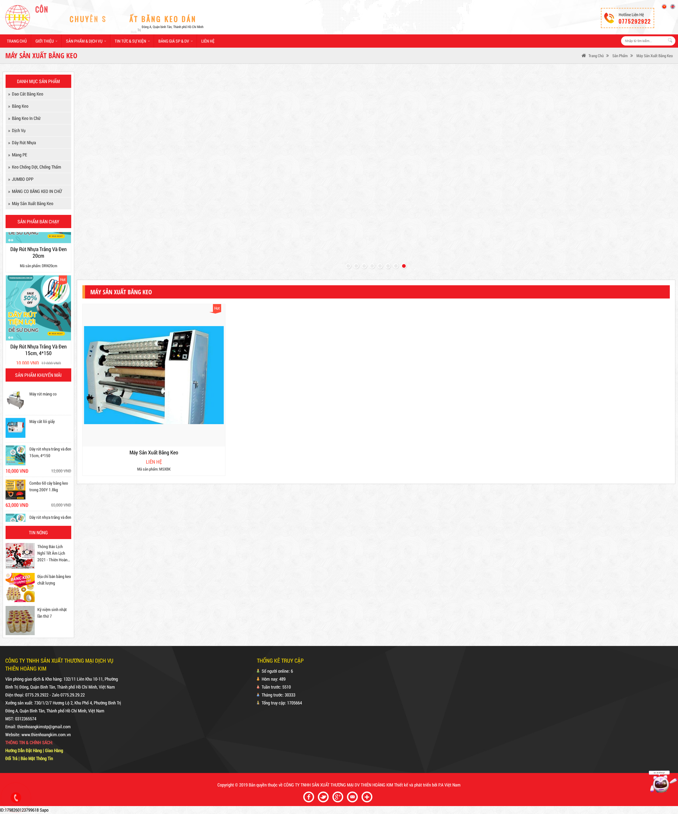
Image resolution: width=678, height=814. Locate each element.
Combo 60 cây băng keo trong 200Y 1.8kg (48, 460)
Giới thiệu (44, 41)
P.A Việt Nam (449, 785)
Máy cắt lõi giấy (42, 394)
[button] (348, 266)
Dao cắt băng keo (27, 94)
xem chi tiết (157, 352)
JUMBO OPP (22, 179)
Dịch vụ (18, 130)
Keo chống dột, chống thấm (36, 167)
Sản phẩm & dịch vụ (84, 41)
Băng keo (20, 106)
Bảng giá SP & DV (173, 41)
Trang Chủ (596, 55)
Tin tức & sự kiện (130, 41)
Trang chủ (17, 41)
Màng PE (19, 155)
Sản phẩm (620, 55)
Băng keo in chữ (26, 118)
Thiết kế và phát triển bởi (415, 785)
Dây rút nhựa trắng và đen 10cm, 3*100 (50, 494)
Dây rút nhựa (24, 142)
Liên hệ (208, 41)
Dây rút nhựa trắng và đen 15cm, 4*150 (50, 425)
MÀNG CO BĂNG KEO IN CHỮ (37, 191)
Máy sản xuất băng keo (654, 55)
